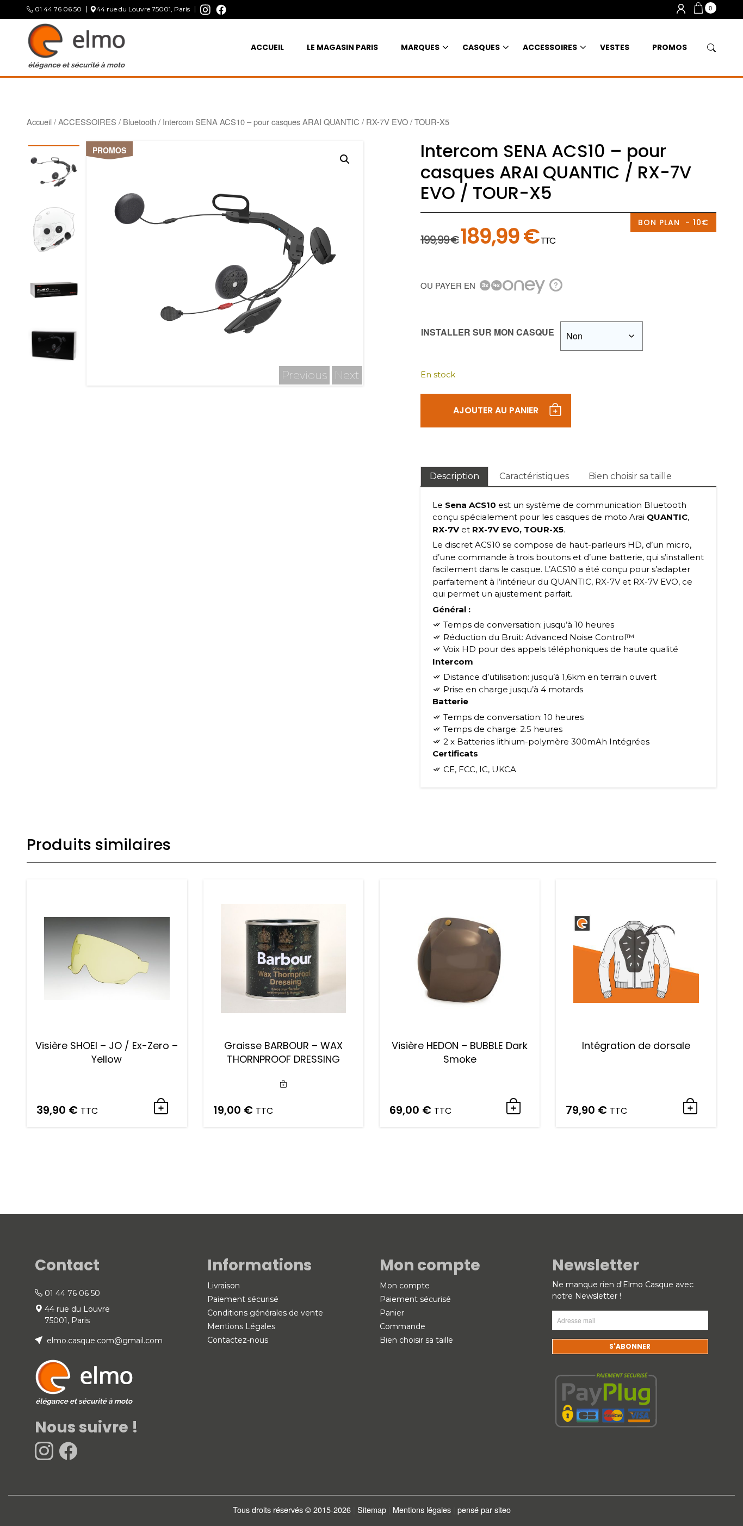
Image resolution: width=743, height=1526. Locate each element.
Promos (669, 47)
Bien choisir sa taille (416, 1340)
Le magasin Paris (342, 47)
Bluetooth (139, 121)
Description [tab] (454, 476)
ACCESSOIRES (550, 47)
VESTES (614, 47)
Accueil (39, 121)
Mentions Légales (241, 1326)
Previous (304, 375)
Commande (402, 1326)
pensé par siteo (484, 1509)
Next (347, 375)
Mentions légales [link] (422, 1509)
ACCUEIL (267, 47)
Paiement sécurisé (242, 1299)
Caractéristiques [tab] (534, 476)
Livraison (223, 1286)
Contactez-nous (237, 1340)
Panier (392, 1313)
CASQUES (481, 47)
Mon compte (405, 1286)
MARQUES (420, 47)
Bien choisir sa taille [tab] (630, 476)
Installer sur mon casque (487, 332)
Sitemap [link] (371, 1509)
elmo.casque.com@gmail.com (104, 1340)
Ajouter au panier (495, 410)
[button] (705, 9)
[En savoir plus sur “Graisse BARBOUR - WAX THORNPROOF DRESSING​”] (283, 1084)
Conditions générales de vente (265, 1313)
